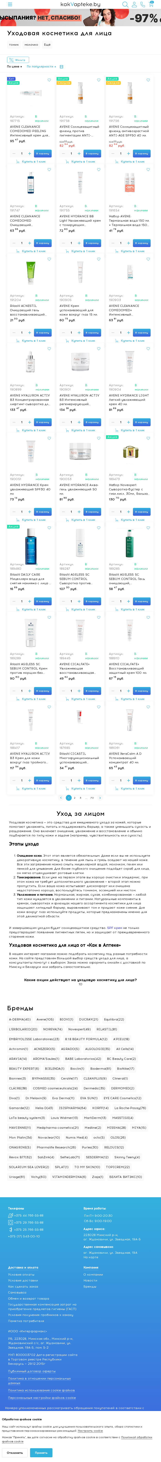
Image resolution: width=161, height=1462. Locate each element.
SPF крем (114, 928)
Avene (45, 1019)
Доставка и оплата (23, 1267)
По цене (13, 66)
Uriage (17, 1177)
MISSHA (116, 1128)
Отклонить (15, 1453)
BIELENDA (54, 1068)
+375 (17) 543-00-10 (24, 1236)
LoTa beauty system (27, 1118)
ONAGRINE (20, 1147)
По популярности (40, 66)
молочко (31, 44)
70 (92, 797)
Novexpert (79, 1029)
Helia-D (44, 1108)
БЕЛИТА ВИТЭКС (125, 1177)
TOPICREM (118, 1167)
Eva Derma (63, 1098)
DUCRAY (88, 1019)
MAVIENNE (20, 1128)
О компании (93, 1274)
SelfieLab (70, 1157)
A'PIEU (121, 1039)
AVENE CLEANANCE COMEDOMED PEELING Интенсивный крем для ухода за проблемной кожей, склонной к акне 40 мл (29, 131)
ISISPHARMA (72, 1108)
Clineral (120, 1078)
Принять (41, 1453)
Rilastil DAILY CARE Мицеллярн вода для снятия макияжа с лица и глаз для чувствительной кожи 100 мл (30, 579)
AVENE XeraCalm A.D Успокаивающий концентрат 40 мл (125, 758)
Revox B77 (20, 1157)
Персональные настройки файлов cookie (42, 1398)
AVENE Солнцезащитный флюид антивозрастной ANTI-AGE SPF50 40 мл (129, 131)
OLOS (118, 1137)
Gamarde (19, 1108)
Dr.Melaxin (36, 1098)
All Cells (125, 1049)
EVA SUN (89, 1098)
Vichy (38, 1177)
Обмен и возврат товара (28, 1298)
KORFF (100, 1108)
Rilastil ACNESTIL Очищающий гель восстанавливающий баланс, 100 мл (27, 310)
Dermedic (94, 1088)
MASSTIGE (123, 1118)
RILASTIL (107, 1029)
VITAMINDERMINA (69, 1177)
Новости (90, 1280)
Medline (93, 1128)
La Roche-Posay (130, 1108)
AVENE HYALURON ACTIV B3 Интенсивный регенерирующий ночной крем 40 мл (79, 400)
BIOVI (66, 1019)
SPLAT (62, 1167)
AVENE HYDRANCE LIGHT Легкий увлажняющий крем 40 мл (129, 400)
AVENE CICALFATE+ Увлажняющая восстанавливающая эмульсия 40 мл (76, 668)
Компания (90, 1267)
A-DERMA (20, 1019)
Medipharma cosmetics (58, 1128)
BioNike (125, 1068)
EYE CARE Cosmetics (122, 1098)
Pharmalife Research (56, 1147)
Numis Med (77, 1137)
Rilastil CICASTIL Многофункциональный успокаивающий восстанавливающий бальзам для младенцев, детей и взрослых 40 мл (79, 758)
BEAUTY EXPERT (24, 1068)
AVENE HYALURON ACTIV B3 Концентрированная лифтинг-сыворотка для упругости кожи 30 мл (30, 400)
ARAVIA (18, 1059)
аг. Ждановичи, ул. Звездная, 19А (110, 1253)
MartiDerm (95, 1118)
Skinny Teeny (127, 1157)
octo (99, 1137)
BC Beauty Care (121, 1059)
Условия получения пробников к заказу (40, 1315)
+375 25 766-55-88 (29, 1229)
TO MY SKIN (87, 1167)
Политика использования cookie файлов (41, 1390)
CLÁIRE (18, 1088)
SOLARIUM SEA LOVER (29, 1167)
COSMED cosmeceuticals (55, 1088)
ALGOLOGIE (97, 1049)
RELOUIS (114, 1147)
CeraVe (69, 1078)
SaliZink (46, 1157)
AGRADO (70, 1049)
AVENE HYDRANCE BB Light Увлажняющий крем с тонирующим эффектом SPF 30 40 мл (80, 221)
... (86, 797)
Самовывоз (17, 1292)
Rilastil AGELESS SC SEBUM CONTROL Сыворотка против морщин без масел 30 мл (79, 579)
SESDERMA (97, 1157)
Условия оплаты (21, 1274)
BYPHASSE (43, 1078)
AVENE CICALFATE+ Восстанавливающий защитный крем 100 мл (128, 668)
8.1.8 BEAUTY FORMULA (86, 1039)
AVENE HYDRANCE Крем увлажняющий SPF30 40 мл (30, 489)
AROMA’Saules (46, 1059)
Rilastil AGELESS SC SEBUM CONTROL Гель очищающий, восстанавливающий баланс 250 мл (127, 579)
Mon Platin (20, 1137)
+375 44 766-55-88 (29, 1215)
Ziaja (97, 1177)
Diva (14, 1098)
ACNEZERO (44, 1049)
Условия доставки (23, 1280)
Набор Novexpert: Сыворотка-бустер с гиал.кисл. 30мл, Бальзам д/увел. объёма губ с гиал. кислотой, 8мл (129, 489)
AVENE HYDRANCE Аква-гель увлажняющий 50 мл (79, 489)
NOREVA (52, 1029)
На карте (90, 1257)
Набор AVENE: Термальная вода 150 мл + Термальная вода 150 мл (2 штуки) (129, 221)
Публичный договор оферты (32, 1371)
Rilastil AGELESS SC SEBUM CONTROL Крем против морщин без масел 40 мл (28, 668)
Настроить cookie (90, 1430)
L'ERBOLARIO (23, 1029)
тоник (14, 44)
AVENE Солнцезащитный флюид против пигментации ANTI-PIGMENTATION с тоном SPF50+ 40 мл (79, 131)
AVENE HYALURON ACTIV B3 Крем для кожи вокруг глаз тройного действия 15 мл (30, 758)
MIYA (139, 1128)
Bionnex (17, 1078)
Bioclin (77, 1068)
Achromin (18, 1049)
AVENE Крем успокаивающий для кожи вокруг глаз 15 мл (78, 310)
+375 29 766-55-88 (29, 1222)
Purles (90, 1147)
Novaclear (49, 1137)
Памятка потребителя (26, 1321)
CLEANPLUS (95, 1078)
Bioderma (100, 1068)
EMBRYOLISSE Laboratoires (34, 1039)
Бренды (89, 1286)
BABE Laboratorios (83, 1059)
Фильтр (21, 60)
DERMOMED (122, 1088)
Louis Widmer (64, 1118)
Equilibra (114, 1019)
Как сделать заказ (23, 1286)
